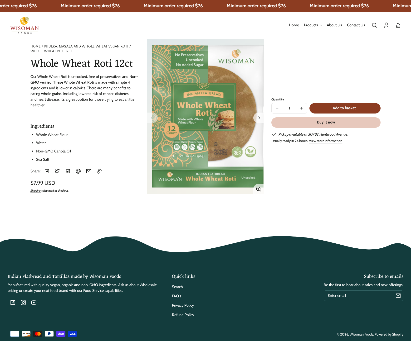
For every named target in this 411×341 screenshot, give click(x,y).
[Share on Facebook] (47, 171)
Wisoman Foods (361, 334)
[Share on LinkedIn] (68, 171)
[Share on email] (88, 171)
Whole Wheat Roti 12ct (51, 51)
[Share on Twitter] (57, 171)
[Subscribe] (398, 295)
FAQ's (176, 296)
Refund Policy (183, 315)
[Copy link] (99, 171)
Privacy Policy (183, 305)
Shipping (35, 190)
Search (177, 286)
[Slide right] (258, 118)
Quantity (277, 99)
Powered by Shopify (389, 334)
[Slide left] (152, 118)
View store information (325, 141)
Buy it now (326, 122)
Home (35, 46)
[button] (374, 25)
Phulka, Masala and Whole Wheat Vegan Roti (86, 46)
